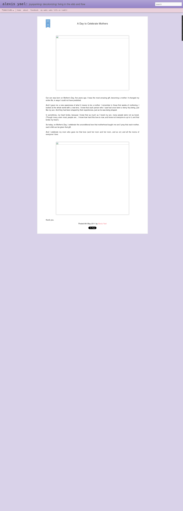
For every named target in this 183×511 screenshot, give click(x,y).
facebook (34, 10)
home (19, 10)
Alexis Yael (102, 223)
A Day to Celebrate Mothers (92, 23)
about (25, 10)
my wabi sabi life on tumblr (54, 10)
